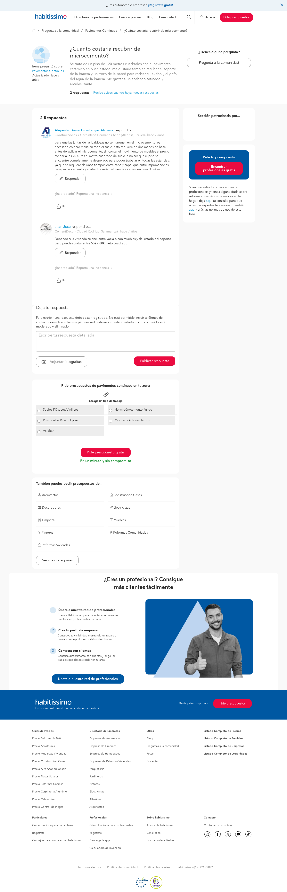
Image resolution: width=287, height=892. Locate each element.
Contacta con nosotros (218, 825)
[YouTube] (238, 834)
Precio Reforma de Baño (47, 738)
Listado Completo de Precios (222, 731)
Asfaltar (48, 431)
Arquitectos (96, 807)
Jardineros (96, 776)
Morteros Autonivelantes (132, 420)
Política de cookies (157, 867)
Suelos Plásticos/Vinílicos (60, 409)
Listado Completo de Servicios (223, 738)
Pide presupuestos (236, 17)
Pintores (94, 784)
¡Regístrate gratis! (160, 5)
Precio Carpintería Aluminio (49, 791)
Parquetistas (96, 769)
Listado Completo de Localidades (225, 753)
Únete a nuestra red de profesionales (88, 679)
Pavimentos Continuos (101, 30)
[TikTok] (248, 834)
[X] (227, 834)
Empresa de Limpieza (102, 746)
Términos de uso (89, 867)
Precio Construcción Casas (48, 761)
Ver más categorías (57, 560)
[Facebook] (217, 834)
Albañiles (95, 799)
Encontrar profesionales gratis (219, 168)
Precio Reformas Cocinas (47, 784)
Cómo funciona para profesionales (111, 825)
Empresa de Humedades (104, 753)
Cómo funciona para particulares (52, 825)
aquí (209, 201)
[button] (41, 54)
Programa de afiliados (160, 840)
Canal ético (154, 833)
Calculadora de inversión (105, 848)
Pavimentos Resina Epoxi (60, 420)
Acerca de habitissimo (160, 825)
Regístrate (38, 833)
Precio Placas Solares (45, 776)
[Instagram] (207, 834)
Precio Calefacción (43, 799)
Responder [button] (72, 178)
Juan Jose (63, 227)
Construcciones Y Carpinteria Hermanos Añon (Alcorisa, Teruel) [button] (100, 135)
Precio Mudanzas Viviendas (49, 753)
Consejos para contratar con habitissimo (57, 840)
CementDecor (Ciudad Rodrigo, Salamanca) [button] (87, 231)
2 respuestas (79, 92)
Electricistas (96, 791)
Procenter (153, 761)
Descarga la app (99, 840)
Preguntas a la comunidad (60, 30)
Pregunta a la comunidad (219, 63)
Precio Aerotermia (43, 746)
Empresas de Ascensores (104, 738)
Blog (150, 738)
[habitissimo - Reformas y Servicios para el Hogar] (51, 17)
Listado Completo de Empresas (224, 746)
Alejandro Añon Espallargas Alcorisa (84, 130)
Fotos (150, 753)
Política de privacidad (122, 867)
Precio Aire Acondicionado (49, 769)
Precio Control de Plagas (47, 807)
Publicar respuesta (154, 361)
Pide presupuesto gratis (106, 452)
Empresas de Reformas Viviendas (110, 761)
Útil (64, 206)
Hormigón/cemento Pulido (133, 409)
